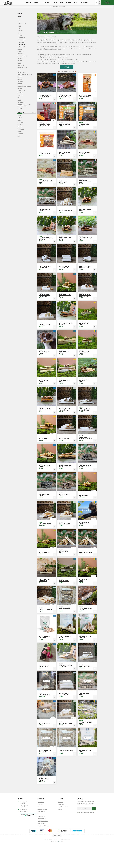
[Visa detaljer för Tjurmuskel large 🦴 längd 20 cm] (46, 168)
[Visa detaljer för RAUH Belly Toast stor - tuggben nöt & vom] (87, 396)
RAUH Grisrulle (62, 182)
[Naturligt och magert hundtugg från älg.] (66, 510)
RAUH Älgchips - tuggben (45, 524)
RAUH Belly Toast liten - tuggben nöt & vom (85, 267)
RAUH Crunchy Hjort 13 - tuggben (85, 466)
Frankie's (20, 131)
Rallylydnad (20, 58)
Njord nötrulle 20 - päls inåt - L (45, 409)
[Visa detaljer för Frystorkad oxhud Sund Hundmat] (66, 624)
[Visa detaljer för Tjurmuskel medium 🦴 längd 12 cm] (87, 139)
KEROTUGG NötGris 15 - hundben (84, 352)
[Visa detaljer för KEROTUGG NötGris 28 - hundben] (66, 367)
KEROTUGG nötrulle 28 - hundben (44, 466)
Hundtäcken (20, 93)
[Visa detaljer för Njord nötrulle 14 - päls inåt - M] (66, 225)
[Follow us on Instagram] (58, 835)
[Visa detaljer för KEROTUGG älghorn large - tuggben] (66, 595)
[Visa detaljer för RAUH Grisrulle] (66, 168)
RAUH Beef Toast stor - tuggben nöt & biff (64, 409)
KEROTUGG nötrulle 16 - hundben (65, 295)
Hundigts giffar (21, 102)
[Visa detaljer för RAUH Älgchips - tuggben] (46, 510)
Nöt (19, 28)
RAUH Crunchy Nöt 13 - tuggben (84, 181)
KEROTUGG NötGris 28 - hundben (64, 381)
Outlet (19, 97)
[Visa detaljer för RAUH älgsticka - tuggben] (66, 709)
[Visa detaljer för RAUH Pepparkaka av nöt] (46, 680)
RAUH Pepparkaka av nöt (44, 695)
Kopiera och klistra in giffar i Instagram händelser (24, 105)
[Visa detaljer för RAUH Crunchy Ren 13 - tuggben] (46, 481)
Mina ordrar (60, 802)
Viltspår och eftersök (22, 67)
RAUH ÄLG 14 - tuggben (64, 524)
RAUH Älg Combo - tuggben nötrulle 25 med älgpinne (85, 438)
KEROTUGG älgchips (83, 495)
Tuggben (19, 16)
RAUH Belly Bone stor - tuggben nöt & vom (64, 694)
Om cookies (40, 806)
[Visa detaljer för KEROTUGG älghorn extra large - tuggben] (46, 737)
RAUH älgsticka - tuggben (65, 723)
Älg (19, 19)
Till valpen (20, 88)
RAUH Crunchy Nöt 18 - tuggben (44, 210)
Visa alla (33, 112)
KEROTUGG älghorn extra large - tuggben (45, 751)
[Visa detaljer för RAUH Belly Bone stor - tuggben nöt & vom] (66, 680)
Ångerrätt (40, 804)
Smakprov (20, 108)
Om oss (39, 813)
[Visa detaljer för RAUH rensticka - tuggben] (87, 538)
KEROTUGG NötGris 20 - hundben (44, 381)
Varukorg (107, 2)
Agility (19, 70)
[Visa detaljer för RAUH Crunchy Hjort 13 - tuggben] (87, 453)
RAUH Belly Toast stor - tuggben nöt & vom (85, 409)
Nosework (20, 60)
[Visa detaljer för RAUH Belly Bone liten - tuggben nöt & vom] (66, 253)
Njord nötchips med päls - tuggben (85, 210)
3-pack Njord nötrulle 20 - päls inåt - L (66, 324)
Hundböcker (20, 81)
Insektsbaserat (22, 37)
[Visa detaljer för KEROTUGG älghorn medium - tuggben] (66, 737)
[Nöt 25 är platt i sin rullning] (66, 424)
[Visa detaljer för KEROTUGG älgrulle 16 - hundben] (87, 567)
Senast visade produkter (63, 806)
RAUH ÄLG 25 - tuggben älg (45, 609)
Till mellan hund (22, 44)
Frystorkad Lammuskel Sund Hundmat (44, 637)
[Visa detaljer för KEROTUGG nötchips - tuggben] (46, 766)
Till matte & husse (22, 72)
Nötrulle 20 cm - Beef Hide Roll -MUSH (65, 153)
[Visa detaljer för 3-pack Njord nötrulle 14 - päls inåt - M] (46, 225)
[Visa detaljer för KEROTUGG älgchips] (87, 481)
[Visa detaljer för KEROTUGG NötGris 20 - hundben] (46, 367)
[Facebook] (51, 835)
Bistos (19, 120)
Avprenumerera (90, 812)
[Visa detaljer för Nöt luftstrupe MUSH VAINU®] (66, 111)
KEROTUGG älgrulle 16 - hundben (85, 580)
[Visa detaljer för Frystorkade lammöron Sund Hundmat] (87, 624)
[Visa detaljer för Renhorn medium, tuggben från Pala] (87, 595)
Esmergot (20, 127)
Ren (19, 21)
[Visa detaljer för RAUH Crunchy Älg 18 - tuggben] (87, 680)
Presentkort (20, 95)
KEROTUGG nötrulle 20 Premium (84, 381)
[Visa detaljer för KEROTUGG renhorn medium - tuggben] (87, 709)
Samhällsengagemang (43, 809)
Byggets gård (20, 122)
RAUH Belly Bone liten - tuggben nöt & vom (64, 267)
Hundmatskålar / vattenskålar (24, 86)
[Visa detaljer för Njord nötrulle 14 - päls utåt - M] (87, 225)
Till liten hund (22, 42)
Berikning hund (21, 51)
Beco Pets (20, 117)
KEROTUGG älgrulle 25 (44, 438)
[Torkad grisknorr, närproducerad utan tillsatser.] (46, 82)
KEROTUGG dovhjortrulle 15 (45, 723)
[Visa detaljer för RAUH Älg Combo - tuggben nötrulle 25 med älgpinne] (87, 424)
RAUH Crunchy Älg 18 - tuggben (84, 694)
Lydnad (19, 63)
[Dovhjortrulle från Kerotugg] (46, 709)
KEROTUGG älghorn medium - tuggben (66, 751)
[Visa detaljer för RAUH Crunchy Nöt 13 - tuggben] (87, 168)
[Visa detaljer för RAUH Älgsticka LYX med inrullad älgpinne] (46, 567)
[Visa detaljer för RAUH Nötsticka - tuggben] (66, 196)
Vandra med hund (21, 90)
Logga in (100, 1)
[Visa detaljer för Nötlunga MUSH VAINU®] (46, 139)
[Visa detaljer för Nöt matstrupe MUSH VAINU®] (87, 111)
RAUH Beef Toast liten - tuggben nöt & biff (44, 267)
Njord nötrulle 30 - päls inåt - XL (65, 466)
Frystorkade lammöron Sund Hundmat (85, 637)
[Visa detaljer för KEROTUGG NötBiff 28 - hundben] (66, 339)
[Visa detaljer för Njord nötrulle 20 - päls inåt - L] (46, 396)
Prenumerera (82, 812)
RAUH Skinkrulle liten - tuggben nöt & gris (44, 295)
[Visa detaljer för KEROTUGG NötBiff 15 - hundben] (87, 310)
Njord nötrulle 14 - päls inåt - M (65, 238)
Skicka (94, 808)
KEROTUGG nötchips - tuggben (44, 779)
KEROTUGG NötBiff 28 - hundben (64, 352)
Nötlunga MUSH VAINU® (44, 154)
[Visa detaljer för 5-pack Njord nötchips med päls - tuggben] (66, 652)
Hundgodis (20, 49)
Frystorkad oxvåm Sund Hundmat (85, 751)
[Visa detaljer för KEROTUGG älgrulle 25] (46, 424)
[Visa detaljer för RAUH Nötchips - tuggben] (87, 652)
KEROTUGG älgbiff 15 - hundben (84, 523)
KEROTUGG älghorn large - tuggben (65, 608)
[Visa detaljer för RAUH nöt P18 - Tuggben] (46, 310)
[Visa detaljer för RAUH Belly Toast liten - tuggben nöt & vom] (87, 253)
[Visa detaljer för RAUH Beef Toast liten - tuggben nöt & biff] (46, 253)
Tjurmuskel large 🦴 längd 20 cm (45, 181)
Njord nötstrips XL (43, 666)
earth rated (20, 124)
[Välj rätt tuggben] (66, 69)
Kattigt (19, 100)
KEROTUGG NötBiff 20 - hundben (44, 352)
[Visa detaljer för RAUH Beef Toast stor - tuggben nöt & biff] (66, 396)
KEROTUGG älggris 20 (64, 581)
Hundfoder (20, 83)
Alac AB (19, 115)
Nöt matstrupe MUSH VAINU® (84, 124)
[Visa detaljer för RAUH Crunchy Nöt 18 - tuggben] (46, 196)
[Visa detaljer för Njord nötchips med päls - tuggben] (87, 196)
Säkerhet (20, 77)
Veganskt (21, 35)
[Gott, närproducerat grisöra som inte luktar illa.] (66, 82)
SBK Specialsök (21, 65)
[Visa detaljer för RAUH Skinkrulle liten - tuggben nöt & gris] (46, 282)
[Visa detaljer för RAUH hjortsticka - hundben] (66, 538)
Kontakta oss (41, 802)
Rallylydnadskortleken (43, 821)
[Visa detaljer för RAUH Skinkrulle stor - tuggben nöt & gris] (87, 282)
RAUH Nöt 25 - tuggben (64, 438)
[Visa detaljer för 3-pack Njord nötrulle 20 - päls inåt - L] (66, 310)
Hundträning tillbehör (23, 56)
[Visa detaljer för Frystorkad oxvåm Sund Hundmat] (87, 737)
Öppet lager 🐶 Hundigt (43, 825)
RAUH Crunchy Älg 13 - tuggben (64, 495)
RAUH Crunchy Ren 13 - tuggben (44, 495)
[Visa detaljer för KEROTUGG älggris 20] (66, 567)
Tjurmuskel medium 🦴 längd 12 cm (84, 153)
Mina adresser (61, 804)
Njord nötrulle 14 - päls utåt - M (85, 238)
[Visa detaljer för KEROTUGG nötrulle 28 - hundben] (46, 453)
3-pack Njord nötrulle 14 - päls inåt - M (45, 238)
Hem (50, 6)
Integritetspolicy (41, 818)
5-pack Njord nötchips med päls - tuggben (65, 665)
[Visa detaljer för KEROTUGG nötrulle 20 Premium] (87, 367)
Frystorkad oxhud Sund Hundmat (65, 637)
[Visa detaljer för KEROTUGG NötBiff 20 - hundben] (46, 339)
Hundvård (20, 79)
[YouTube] (55, 835)
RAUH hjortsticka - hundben (64, 552)
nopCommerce (60, 841)
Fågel (20, 26)
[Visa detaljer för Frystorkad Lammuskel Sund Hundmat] (46, 624)
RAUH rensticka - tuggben (85, 552)
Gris (19, 33)
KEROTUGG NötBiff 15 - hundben (84, 324)
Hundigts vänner (41, 816)
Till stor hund (22, 47)
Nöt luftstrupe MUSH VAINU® (64, 124)
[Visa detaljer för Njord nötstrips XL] (46, 652)
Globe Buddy (20, 134)
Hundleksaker (20, 53)
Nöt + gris (21, 30)
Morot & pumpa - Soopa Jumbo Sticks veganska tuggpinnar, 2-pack (85, 97)
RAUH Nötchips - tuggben (85, 666)
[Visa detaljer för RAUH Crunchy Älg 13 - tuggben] (66, 481)
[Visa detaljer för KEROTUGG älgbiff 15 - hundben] (87, 510)
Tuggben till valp (22, 40)
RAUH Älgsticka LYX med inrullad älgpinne (44, 580)
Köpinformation (41, 811)
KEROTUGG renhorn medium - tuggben (86, 722)
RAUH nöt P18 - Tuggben (44, 324)
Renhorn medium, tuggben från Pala (85, 608)
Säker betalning (41, 823)
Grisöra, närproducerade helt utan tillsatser (65, 96)
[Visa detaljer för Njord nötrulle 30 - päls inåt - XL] (66, 453)
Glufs (19, 136)
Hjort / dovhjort (22, 23)
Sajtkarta (60, 809)
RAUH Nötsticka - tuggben (65, 210)
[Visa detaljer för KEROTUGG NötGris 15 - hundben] (87, 339)
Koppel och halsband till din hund (25, 74)
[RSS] (62, 835)
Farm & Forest (21, 129)
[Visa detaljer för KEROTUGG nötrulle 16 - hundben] (66, 282)
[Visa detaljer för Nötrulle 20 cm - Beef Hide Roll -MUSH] (66, 139)
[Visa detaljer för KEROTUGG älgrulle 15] (46, 538)
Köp (54, 99)
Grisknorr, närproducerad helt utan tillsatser (45, 96)
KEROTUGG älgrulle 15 (44, 552)
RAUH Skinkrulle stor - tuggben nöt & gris (85, 295)
